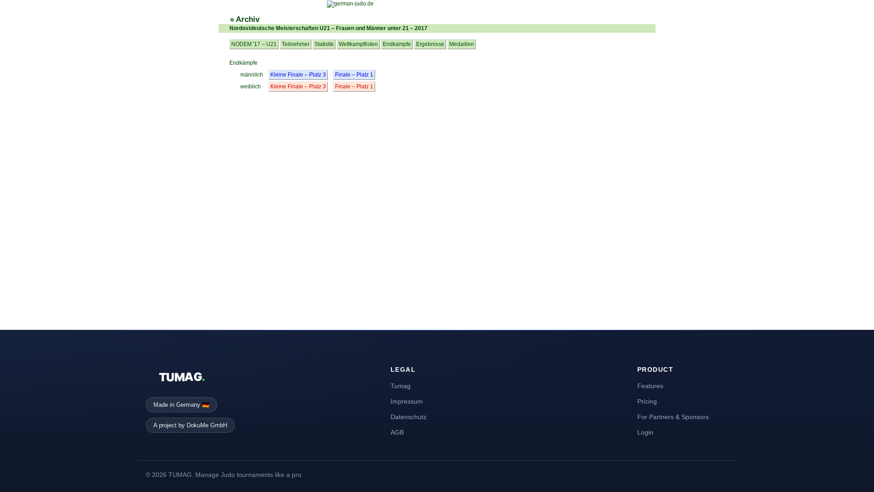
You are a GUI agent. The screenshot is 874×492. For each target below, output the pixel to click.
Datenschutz (409, 416)
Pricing (647, 401)
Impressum (407, 401)
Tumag (401, 386)
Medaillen (461, 44)
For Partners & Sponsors (673, 416)
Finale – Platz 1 (354, 75)
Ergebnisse (430, 44)
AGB (397, 432)
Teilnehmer (296, 44)
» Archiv (244, 19)
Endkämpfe (397, 44)
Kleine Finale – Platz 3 (298, 75)
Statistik (324, 44)
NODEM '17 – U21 (254, 44)
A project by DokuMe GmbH (190, 425)
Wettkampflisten (358, 44)
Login (645, 432)
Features (650, 386)
